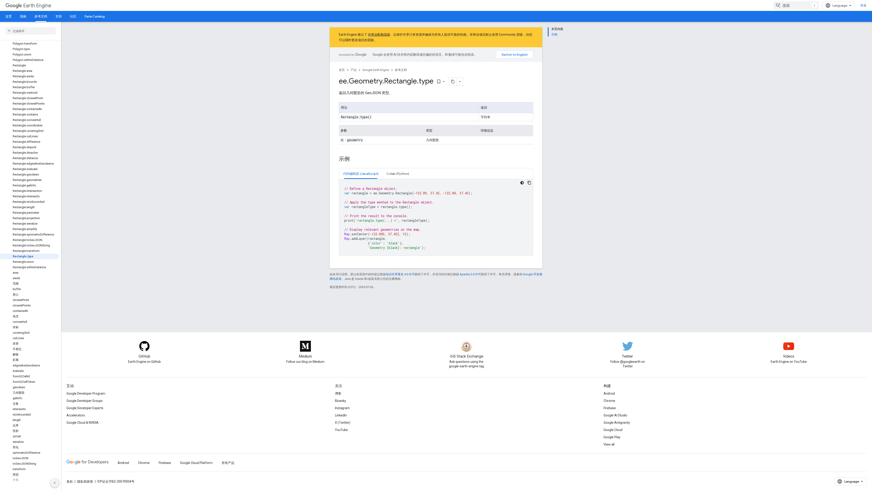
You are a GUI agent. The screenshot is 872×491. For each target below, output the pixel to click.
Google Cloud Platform (196, 463)
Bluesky (340, 401)
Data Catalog (94, 16)
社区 (73, 16)
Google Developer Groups (85, 401)
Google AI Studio (615, 415)
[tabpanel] (436, 217)
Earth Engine (37, 6)
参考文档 (41, 16)
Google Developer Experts (85, 408)
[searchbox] (30, 31)
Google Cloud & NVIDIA (83, 422)
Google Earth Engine (375, 70)
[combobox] (796, 5)
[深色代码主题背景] (522, 182)
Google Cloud (613, 430)
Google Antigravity (617, 422)
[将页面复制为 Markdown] (453, 81)
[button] (360, 173)
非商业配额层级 (379, 34)
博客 (338, 393)
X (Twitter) (342, 422)
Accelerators (76, 415)
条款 (70, 481)
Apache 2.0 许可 (470, 274)
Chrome (609, 401)
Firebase (610, 408)
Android (609, 393)
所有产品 (228, 463)
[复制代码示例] (529, 182)
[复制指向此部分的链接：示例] (354, 159)
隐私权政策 (85, 481)
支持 (58, 16)
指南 (23, 16)
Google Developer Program (86, 393)
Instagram (342, 408)
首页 (8, 16)
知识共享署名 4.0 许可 (400, 274)
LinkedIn (341, 415)
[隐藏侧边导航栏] (54, 482)
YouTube (341, 430)
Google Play (612, 437)
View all (609, 444)
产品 (354, 70)
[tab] (360, 173)
